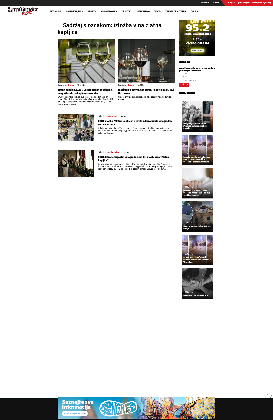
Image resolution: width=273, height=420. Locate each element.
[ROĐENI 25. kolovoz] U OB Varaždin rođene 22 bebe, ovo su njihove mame (196, 193)
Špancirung (143, 11)
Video (157, 11)
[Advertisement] (197, 348)
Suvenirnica (204, 3)
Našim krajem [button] (73, 11)
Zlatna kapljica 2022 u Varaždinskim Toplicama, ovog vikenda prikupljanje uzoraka (85, 91)
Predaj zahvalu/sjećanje (262, 3)
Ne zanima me (191, 80)
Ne (185, 77)
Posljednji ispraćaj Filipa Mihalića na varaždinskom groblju (195, 126)
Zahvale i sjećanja (175, 11)
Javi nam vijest (244, 3)
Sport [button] (91, 11)
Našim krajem (113, 152)
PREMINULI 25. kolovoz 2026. (196, 296)
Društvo (126, 11)
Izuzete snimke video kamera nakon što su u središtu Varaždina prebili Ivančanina (196, 159)
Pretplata (231, 3)
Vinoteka (215, 3)
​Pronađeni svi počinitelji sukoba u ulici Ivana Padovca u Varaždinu (197, 259)
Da (185, 73)
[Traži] (229, 11)
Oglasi (194, 11)
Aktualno (55, 11)
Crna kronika (109, 11)
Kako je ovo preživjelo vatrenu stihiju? (197, 227)
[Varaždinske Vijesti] (23, 10)
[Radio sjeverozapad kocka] (197, 38)
